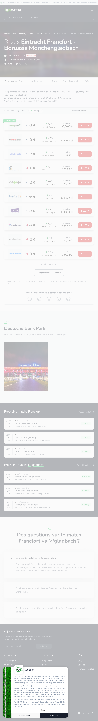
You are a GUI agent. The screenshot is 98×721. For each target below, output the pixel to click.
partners (27, 676)
